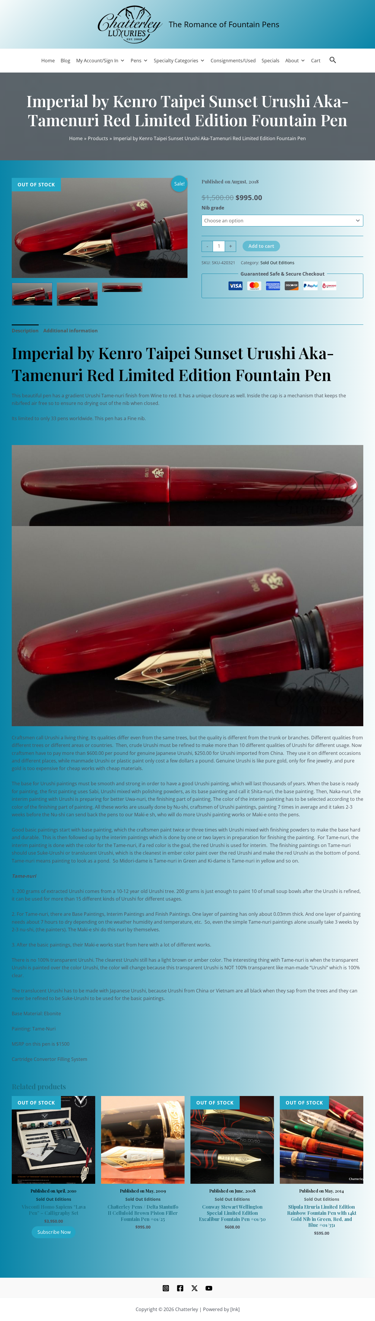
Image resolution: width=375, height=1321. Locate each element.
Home (48, 60)
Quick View (53, 1177)
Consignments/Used (233, 60)
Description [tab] (25, 330)
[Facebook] (180, 1288)
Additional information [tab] (70, 330)
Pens (136, 60)
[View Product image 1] (32, 294)
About (292, 60)
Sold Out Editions (277, 262)
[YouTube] (208, 1288)
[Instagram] (165, 1288)
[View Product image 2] (77, 294)
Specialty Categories (176, 60)
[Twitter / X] (194, 1288)
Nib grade (213, 208)
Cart (316, 60)
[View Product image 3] (122, 287)
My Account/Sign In (97, 60)
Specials (270, 60)
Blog (65, 60)
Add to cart (261, 246)
